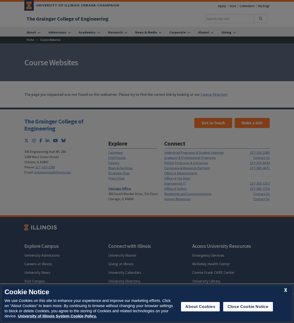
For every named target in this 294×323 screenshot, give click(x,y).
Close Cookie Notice (248, 306)
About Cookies (200, 306)
